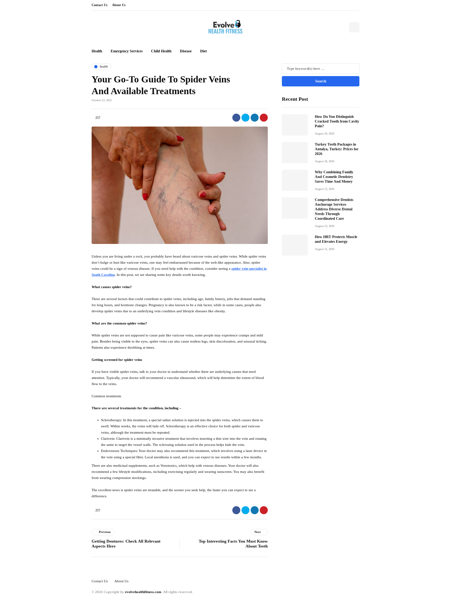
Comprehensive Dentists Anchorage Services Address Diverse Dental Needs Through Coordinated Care (334, 208)
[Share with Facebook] (236, 118)
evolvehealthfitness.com (143, 592)
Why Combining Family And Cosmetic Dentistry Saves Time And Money (334, 176)
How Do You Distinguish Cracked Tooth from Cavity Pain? (337, 121)
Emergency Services (127, 51)
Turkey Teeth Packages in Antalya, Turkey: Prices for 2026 (336, 148)
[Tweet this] (245, 118)
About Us (118, 5)
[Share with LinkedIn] (255, 118)
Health (97, 51)
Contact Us (99, 5)
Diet (203, 51)
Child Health (161, 51)
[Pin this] (264, 118)
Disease (186, 51)
